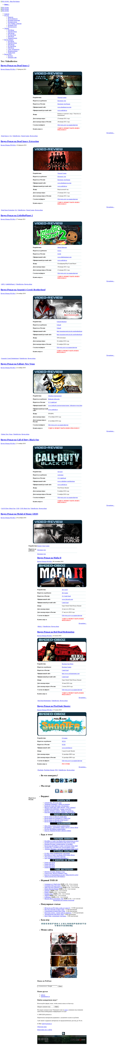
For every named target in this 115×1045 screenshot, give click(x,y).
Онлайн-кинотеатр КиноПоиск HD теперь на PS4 (59, 842)
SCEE (59, 254)
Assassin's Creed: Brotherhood (10, 358)
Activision (60, 475)
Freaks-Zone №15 (49, 867)
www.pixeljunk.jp (67, 748)
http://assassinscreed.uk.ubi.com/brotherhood (69, 331)
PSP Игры (11, 36)
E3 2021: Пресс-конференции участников (57, 853)
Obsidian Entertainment (55, 396)
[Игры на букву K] (64, 924)
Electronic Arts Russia (64, 104)
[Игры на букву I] (59, 924)
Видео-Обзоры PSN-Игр (8, 145)
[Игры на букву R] (79, 924)
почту (66, 1010)
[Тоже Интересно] (63, 870)
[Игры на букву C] (46, 924)
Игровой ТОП (12, 25)
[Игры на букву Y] (62, 926)
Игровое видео (12, 22)
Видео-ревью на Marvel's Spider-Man (55, 816)
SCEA (59, 250)
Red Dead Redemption (44, 700)
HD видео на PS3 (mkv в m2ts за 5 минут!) (57, 908)
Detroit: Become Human (51, 889)
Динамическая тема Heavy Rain (54, 914)
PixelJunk (40, 770)
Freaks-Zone (11, 52)
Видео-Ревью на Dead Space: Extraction (20, 141)
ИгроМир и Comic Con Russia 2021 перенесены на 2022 (61, 841)
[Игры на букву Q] (77, 924)
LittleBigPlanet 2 (10, 284)
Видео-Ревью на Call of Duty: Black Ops (20, 440)
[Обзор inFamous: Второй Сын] (75, 782)
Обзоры (6, 28)
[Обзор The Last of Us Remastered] (53, 782)
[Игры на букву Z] (64, 926)
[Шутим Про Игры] (63, 861)
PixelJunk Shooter (49, 770)
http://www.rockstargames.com (71, 673)
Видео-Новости (13, 18)
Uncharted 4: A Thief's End (52, 884)
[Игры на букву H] (57, 924)
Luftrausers (47, 897)
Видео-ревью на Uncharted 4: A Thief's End (57, 818)
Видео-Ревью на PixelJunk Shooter (54, 706)
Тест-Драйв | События (14, 23)
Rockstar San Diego (67, 664)
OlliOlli (46, 895)
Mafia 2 (40, 626)
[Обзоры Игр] (63, 801)
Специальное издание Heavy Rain (54, 911)
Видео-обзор (34, 136)
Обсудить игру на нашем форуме (68, 125)
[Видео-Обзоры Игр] (63, 815)
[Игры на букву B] (44, 924)
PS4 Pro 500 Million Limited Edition (54, 829)
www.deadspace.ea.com (64, 107)
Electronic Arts (62, 100)
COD (17, 508)
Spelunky (47, 890)
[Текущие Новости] (63, 839)
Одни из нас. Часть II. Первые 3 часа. (55, 873)
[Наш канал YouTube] (61, 792)
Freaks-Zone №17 (49, 864)
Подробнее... (110, 133)
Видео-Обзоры (8, 39)
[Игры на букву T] (83, 924)
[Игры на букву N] (70, 924)
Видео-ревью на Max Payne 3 (53, 821)
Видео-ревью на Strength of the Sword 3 (56, 820)
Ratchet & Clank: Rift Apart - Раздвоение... (57, 806)
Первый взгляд (12, 38)
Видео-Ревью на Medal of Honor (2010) (19, 514)
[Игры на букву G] (55, 924)
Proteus (46, 892)
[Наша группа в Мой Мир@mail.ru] (70, 792)
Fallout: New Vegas (6, 434)
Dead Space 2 (5, 136)
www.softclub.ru (62, 110)
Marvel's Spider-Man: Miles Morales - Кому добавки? (60, 807)
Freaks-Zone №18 (49, 862)
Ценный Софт (12, 57)
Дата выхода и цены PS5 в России (54, 856)
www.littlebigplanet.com (64, 257)
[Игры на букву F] (53, 924)
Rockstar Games (66, 667)
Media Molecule (62, 247)
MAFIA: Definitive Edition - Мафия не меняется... (59, 811)
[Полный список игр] (71, 926)
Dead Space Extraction (7, 210)
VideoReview (16, 136)
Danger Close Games (43, 546)
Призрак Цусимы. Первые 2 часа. (54, 871)
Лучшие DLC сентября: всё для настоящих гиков (59, 847)
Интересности (12, 27)
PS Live (6, 15)
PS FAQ (10, 56)
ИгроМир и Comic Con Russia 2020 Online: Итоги (59, 855)
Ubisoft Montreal (61, 321)
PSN (56, 770)
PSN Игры (11, 33)
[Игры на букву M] (68, 924)
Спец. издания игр (13, 49)
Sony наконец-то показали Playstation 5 (56, 858)
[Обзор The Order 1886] (57, 782)
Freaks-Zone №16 (49, 866)
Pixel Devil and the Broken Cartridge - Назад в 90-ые (59, 812)
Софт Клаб (65, 602)
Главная (6, 14)
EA (11, 136)
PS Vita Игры (12, 35)
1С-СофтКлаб (52, 402)
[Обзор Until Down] (61, 782)
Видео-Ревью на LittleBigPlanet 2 (17, 215)
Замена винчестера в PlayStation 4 (54, 876)
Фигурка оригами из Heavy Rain (54, 909)
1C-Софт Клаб (66, 596)
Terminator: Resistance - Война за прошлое (57, 804)
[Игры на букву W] (57, 926)
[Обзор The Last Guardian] (70, 782)
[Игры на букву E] (51, 924)
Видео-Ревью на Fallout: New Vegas (18, 364)
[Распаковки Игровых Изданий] (63, 824)
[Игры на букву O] (72, 924)
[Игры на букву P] (74, 924)
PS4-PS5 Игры (12, 31)
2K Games (65, 593)
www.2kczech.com (67, 599)
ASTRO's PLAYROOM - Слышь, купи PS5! (57, 809)
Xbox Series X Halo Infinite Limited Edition (57, 826)
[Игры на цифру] (67, 926)
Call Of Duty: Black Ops (8, 508)
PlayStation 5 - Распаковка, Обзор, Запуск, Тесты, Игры (61, 827)
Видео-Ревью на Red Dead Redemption (55, 632)
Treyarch (60, 471)
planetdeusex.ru (45, 996)
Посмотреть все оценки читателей (63, 900)
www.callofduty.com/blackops (66, 481)
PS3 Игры (11, 30)
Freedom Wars (48, 894)
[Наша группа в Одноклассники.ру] (66, 792)
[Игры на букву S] (81, 924)
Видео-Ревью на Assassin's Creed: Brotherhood (23, 289)
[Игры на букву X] (60, 926)
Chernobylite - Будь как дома (53, 802)
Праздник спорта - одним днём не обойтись (57, 913)
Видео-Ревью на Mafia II (49, 558)
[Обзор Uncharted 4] (66, 782)
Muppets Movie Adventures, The (53, 898)
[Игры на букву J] (61, 924)
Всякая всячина (12, 51)
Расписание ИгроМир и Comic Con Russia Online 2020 (61, 846)
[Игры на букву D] (49, 924)
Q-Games (64, 738)
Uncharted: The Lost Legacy (52, 886)
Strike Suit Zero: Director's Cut (53, 887)
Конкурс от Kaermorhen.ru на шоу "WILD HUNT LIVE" (61, 875)
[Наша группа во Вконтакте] (57, 792)
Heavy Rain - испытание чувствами (55, 916)
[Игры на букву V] (55, 926)
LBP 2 (3, 284)
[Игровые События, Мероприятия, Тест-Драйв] (63, 852)
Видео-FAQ (8, 54)
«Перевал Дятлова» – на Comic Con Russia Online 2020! (61, 849)
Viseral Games (25, 136)
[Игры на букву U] (85, 924)
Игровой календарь (14, 20)
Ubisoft (59, 325)
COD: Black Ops (25, 508)
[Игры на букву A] (42, 924)
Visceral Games (62, 97)
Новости (10, 17)
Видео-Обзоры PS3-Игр (8, 69)
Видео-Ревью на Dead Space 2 (15, 65)
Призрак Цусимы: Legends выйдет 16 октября (58, 844)
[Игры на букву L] (66, 924)
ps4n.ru (43, 995)
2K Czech (65, 589)
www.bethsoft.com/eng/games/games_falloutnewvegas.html (65, 405)
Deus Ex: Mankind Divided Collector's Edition (57, 830)
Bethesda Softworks (54, 399)
